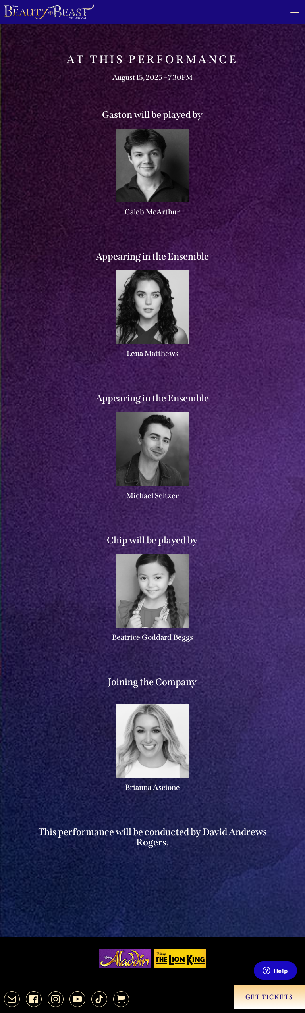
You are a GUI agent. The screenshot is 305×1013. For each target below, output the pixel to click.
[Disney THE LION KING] (180, 958)
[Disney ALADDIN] (125, 958)
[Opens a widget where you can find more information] (275, 971)
